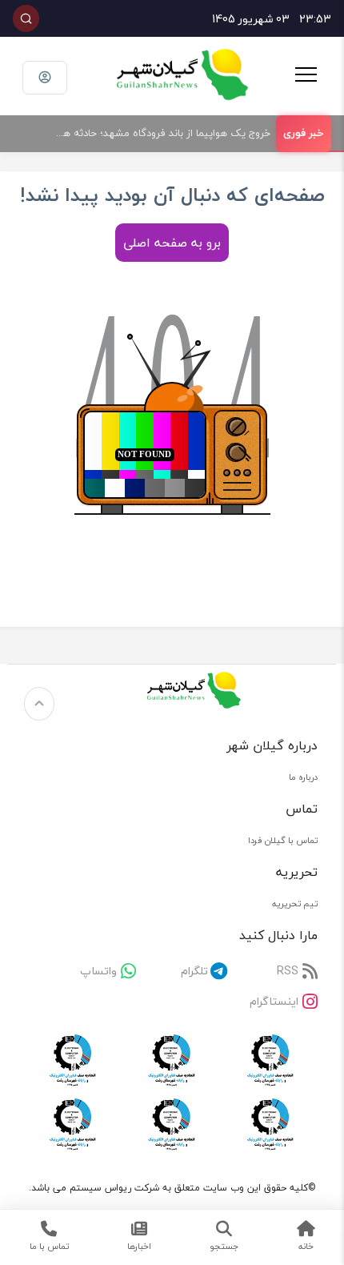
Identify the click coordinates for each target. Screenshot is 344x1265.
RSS (287, 971)
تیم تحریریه (295, 903)
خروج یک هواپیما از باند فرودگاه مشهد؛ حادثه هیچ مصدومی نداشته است (156, 133)
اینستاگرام (274, 1001)
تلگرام (194, 971)
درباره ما (303, 777)
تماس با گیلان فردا (283, 840)
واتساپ (98, 971)
